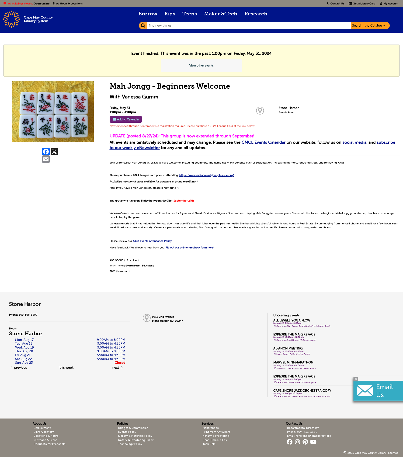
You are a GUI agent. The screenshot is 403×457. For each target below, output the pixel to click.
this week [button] (66, 367)
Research (256, 14)
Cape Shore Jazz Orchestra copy (302, 390)
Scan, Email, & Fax (215, 440)
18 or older (131, 260)
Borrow (147, 14)
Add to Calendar (128, 119)
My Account (390, 3)
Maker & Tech (220, 14)
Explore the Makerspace (294, 334)
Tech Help (209, 444)
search (357, 25)
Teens (189, 14)
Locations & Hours (46, 435)
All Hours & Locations (69, 3)
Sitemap (393, 452)
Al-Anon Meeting (288, 348)
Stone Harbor (289, 108)
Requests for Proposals (50, 444)
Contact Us (337, 3)
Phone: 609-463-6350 (302, 431)
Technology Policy (130, 444)
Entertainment (132, 265)
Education (147, 265)
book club (123, 271)
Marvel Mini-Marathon (293, 362)
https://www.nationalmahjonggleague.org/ (206, 175)
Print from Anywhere (216, 431)
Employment (42, 427)
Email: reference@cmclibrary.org (309, 435)
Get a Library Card (363, 3)
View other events (201, 65)
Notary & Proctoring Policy (136, 440)
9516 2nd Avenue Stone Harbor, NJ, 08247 (167, 318)
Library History (44, 431)
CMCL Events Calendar (263, 142)
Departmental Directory (303, 427)
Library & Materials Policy (135, 435)
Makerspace (211, 427)
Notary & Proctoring (216, 435)
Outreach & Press (45, 440)
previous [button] (20, 367)
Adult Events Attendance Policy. (152, 241)
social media (354, 142)
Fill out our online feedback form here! (190, 247)
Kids (169, 14)
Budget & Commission (133, 427)
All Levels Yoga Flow (291, 320)
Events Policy (127, 431)
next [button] (116, 367)
